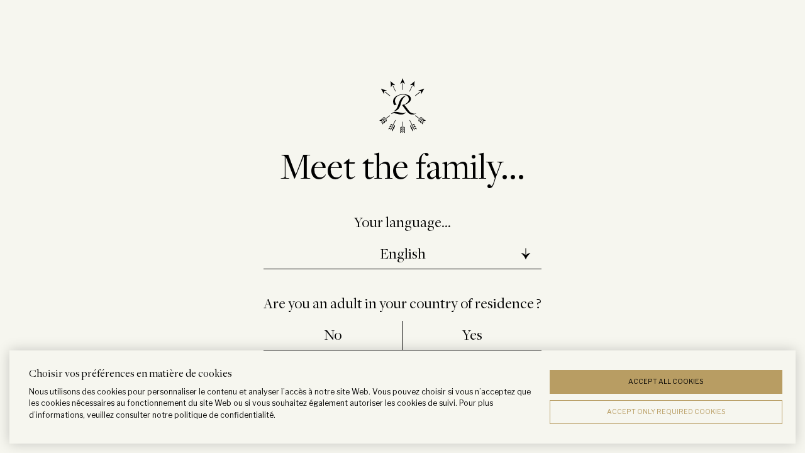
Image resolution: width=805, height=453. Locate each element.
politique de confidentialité (224, 415)
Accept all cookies (666, 382)
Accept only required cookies (666, 412)
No (332, 334)
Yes (472, 334)
